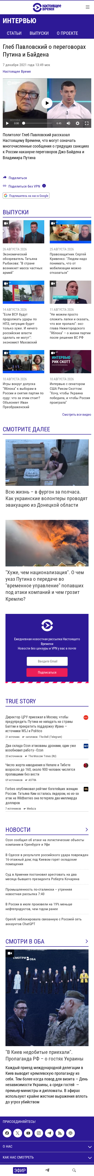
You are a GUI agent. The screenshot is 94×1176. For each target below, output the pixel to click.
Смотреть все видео (76, 415)
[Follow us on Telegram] (49, 1133)
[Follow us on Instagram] (38, 1133)
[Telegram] (47, 1170)
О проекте (67, 33)
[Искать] (74, 1170)
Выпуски (39, 33)
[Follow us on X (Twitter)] (17, 1133)
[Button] (15, 179)
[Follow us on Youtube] (28, 1133)
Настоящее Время (17, 71)
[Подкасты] (70, 1133)
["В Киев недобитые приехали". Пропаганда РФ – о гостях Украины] (47, 997)
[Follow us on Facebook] (7, 1133)
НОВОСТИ (18, 829)
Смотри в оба (24, 941)
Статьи (14, 33)
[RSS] (59, 1133)
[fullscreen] (86, 123)
